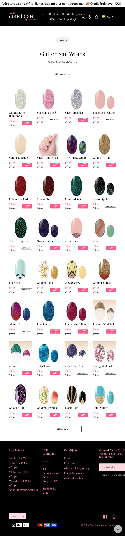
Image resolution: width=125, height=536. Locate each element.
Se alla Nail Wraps (20, 458)
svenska (16, 516)
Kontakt (69, 458)
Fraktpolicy (71, 463)
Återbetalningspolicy (77, 468)
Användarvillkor (74, 478)
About (46, 461)
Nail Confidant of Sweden (103, 524)
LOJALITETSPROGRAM (23, 490)
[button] (62, 40)
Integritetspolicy (74, 473)
